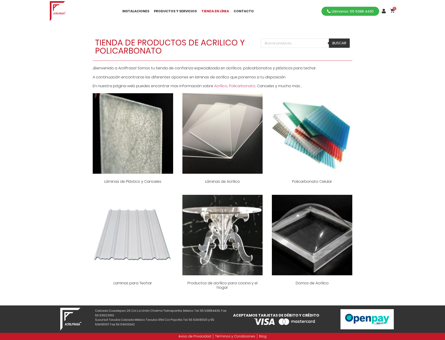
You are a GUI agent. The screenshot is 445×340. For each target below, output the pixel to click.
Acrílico (220, 86)
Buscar (339, 43)
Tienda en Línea (215, 11)
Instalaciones (135, 11)
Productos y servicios (175, 11)
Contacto (244, 11)
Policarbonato (242, 86)
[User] (383, 11)
